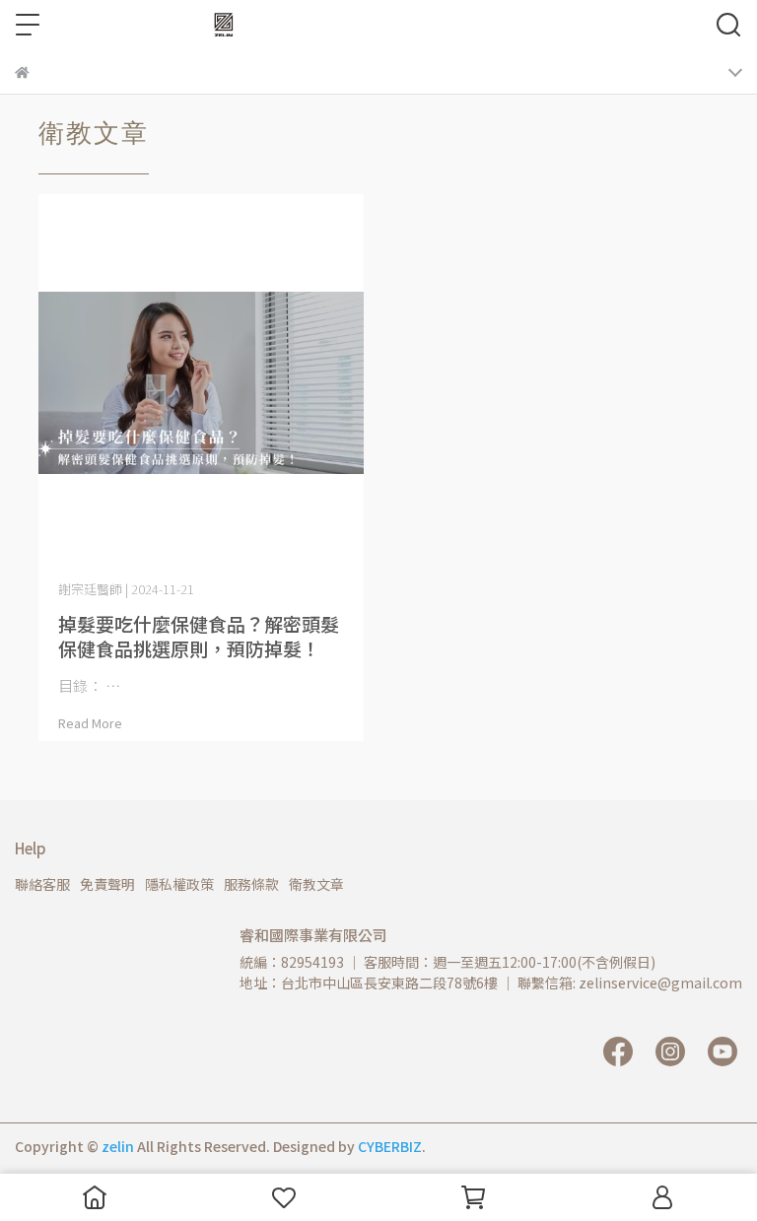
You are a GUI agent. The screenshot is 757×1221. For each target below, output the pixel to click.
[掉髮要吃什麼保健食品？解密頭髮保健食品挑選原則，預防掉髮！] (201, 383)
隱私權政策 (179, 884)
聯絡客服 (42, 884)
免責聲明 (107, 884)
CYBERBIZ (390, 1146)
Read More (90, 722)
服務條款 (251, 884)
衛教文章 (316, 884)
